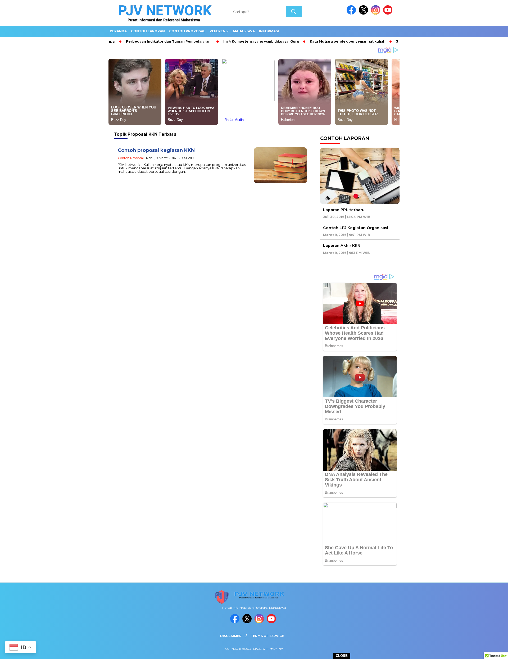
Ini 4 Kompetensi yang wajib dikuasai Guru (240, 41)
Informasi (269, 31)
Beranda (118, 31)
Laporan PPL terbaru (344, 209)
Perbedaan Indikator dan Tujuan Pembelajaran (147, 41)
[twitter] (364, 13)
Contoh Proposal (187, 31)
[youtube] (388, 13)
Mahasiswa (244, 31)
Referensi (219, 31)
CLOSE (342, 656)
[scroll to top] (488, 650)
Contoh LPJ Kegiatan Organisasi (355, 227)
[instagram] (376, 13)
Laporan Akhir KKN (341, 245)
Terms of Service (267, 636)
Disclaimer (231, 636)
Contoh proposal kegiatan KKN (156, 150)
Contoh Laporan (148, 31)
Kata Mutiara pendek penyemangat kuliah (327, 41)
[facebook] (352, 13)
